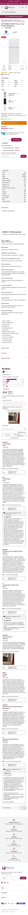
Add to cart (17, 139)
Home (2, 20)
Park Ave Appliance (7, 909)
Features (4, 353)
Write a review (17, 72)
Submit (23, 878)
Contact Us (11, 1)
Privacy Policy (11, 911)
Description (4, 207)
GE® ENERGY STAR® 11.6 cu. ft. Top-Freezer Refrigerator (13, 21)
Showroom (17, 1)
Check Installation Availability (8, 153)
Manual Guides (5, 358)
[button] (25, 7)
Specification (5, 348)
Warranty (5, 143)
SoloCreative (16, 909)
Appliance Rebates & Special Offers (12, 20)
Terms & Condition (4, 911)
